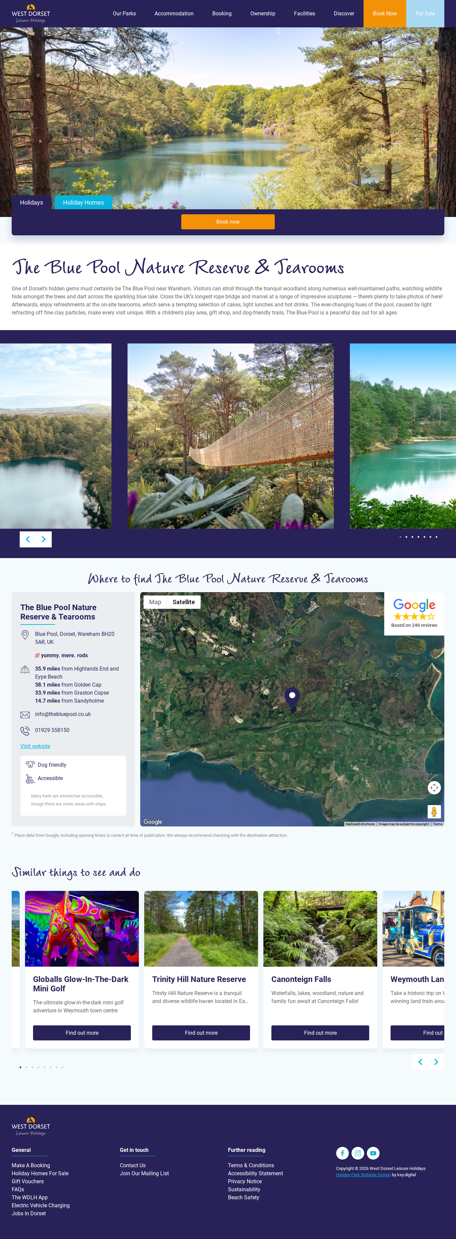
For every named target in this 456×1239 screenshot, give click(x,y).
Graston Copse (91, 693)
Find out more (82, 1033)
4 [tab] (418, 537)
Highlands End (91, 669)
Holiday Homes (83, 202)
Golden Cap (87, 685)
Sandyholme (89, 701)
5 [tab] (424, 537)
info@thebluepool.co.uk (63, 714)
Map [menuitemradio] (155, 601)
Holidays (31, 202)
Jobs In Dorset (29, 1213)
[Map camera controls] (434, 787)
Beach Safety (243, 1197)
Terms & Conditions (251, 1165)
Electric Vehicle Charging (41, 1205)
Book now (228, 222)
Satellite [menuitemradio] (184, 601)
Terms (437, 824)
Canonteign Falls (301, 979)
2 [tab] (406, 537)
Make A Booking (31, 1165)
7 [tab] (436, 537)
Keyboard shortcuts (360, 824)
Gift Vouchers (28, 1181)
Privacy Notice (245, 1181)
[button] (292, 698)
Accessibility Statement (255, 1173)
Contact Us (133, 1165)
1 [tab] (400, 537)
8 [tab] (62, 1067)
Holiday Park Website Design (363, 1174)
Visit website (35, 746)
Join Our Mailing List (144, 1173)
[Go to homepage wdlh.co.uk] (31, 21)
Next (44, 539)
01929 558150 (52, 730)
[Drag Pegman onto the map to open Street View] (434, 811)
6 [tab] (430, 537)
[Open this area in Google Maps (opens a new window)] (153, 822)
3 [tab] (412, 537)
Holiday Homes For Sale (40, 1173)
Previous (28, 539)
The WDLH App (30, 1197)
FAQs (18, 1189)
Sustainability (244, 1189)
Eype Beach (48, 677)
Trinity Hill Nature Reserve (199, 979)
